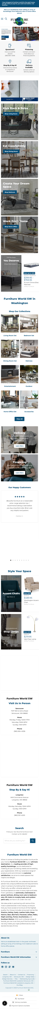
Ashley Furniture (29, 286)
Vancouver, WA (19, 977)
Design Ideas (30, 977)
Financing (30, 974)
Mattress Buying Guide (27, 979)
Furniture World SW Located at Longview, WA (18, 983)
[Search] (32, 840)
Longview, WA (7, 977)
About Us (13, 974)
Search (5, 974)
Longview (22, 992)
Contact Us (21, 974)
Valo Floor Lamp (30, 639)
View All (19, 419)
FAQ (16, 979)
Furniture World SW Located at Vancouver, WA (18, 981)
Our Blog (19, 985)
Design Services (7, 979)
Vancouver (30, 986)
